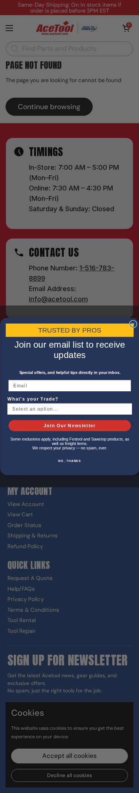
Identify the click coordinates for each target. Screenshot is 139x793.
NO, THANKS (69, 460)
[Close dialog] (133, 324)
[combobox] (68, 409)
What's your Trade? (33, 399)
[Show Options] (126, 409)
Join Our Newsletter (69, 425)
